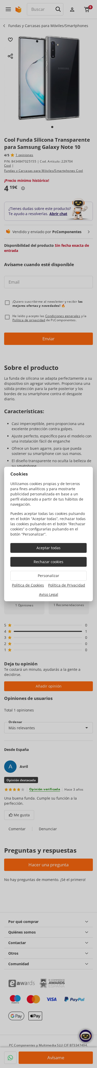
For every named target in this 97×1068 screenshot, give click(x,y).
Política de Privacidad (66, 585)
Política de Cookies (28, 585)
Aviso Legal (48, 594)
